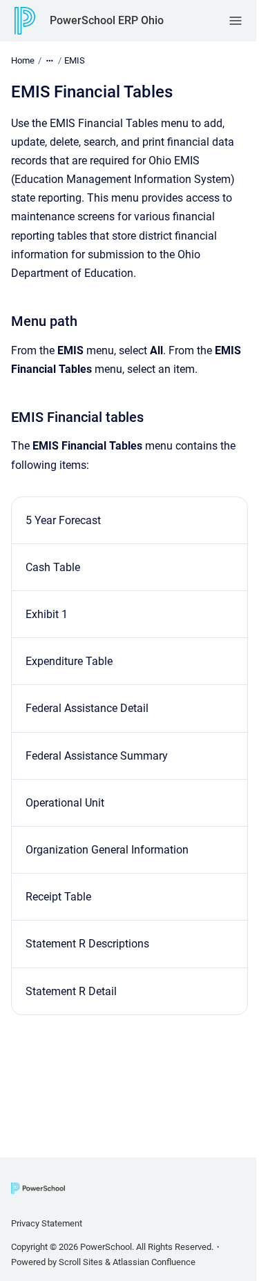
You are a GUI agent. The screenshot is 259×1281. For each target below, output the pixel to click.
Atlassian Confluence (154, 1262)
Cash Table (53, 567)
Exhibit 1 (47, 614)
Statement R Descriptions (87, 943)
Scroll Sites (81, 1262)
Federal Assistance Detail (87, 708)
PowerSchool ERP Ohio (107, 20)
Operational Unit (65, 802)
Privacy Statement (46, 1223)
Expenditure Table (69, 661)
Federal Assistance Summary (97, 755)
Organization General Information (107, 849)
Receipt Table (58, 896)
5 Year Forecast (63, 520)
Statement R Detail (71, 991)
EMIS (74, 60)
